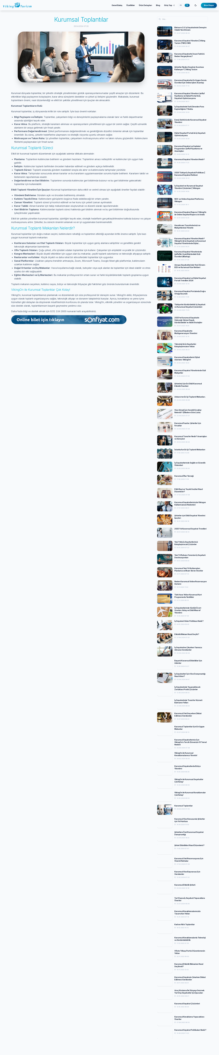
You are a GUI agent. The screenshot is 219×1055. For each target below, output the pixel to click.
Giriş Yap (168, 5)
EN (181, 5)
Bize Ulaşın (209, 5)
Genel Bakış (117, 5)
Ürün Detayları (145, 5)
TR (187, 5)
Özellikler (130, 5)
